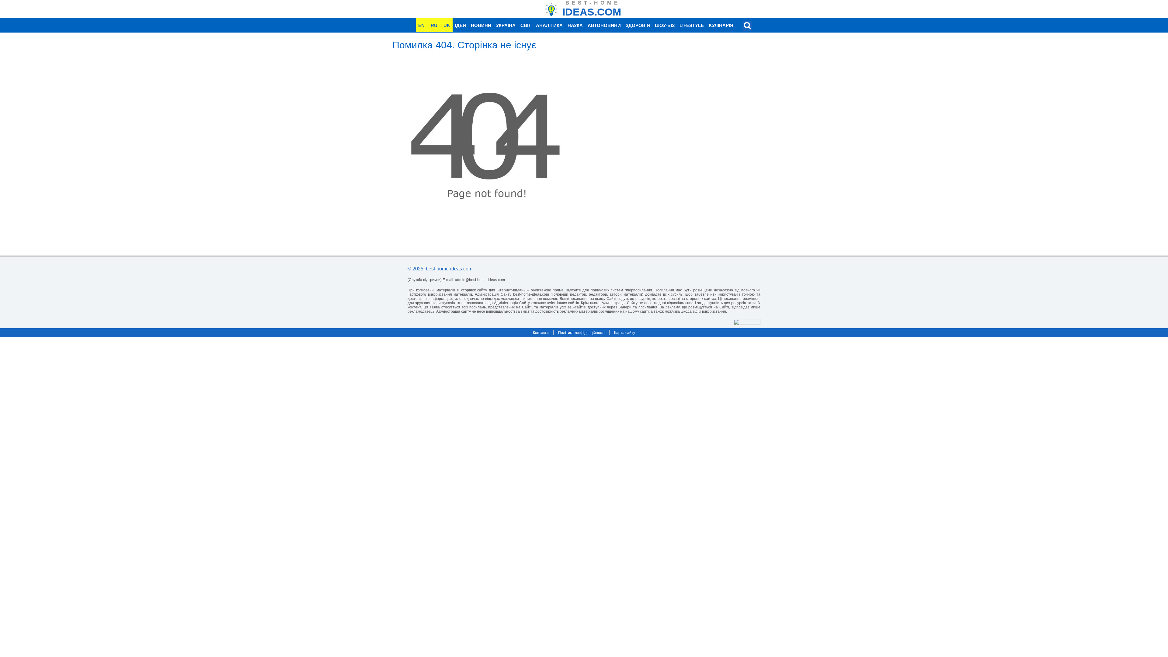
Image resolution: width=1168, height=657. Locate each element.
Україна (506, 25)
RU (434, 25)
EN (421, 25)
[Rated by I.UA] (747, 323)
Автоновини (604, 25)
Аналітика (549, 25)
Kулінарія (721, 25)
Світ (525, 25)
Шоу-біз (665, 25)
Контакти (541, 333)
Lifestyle (692, 25)
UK (446, 25)
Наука (575, 25)
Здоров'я (638, 25)
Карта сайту (624, 333)
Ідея (460, 25)
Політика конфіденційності (581, 333)
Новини (481, 25)
